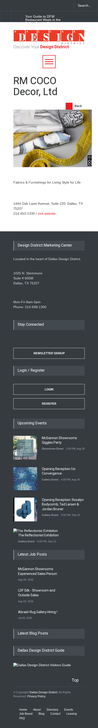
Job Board (26, 713)
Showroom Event (53, 448)
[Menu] (49, 61)
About (37, 709)
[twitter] (21, 5)
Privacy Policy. (36, 696)
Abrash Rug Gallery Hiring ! (37, 612)
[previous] (5, 16)
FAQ (22, 718)
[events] (4, 5)
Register (49, 403)
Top (75, 680)
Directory (52, 709)
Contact (55, 713)
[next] (16, 16)
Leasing (71, 713)
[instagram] (29, 5)
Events (68, 709)
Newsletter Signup (49, 353)
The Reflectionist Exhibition (38, 535)
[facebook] (13, 5)
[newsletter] (38, 5)
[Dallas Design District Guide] (42, 665)
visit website (47, 213)
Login (49, 389)
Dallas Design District (43, 692)
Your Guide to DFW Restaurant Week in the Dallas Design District (43, 20)
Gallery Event (50, 479)
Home (23, 709)
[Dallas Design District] (49, 43)
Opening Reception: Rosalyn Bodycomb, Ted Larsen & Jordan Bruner (63, 504)
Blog (41, 713)
